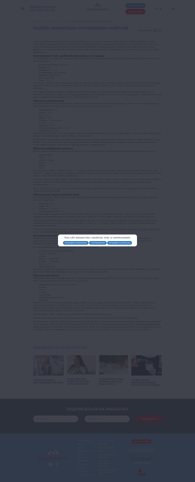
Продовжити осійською (119, 243)
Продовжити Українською (76, 243)
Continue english (98, 243)
